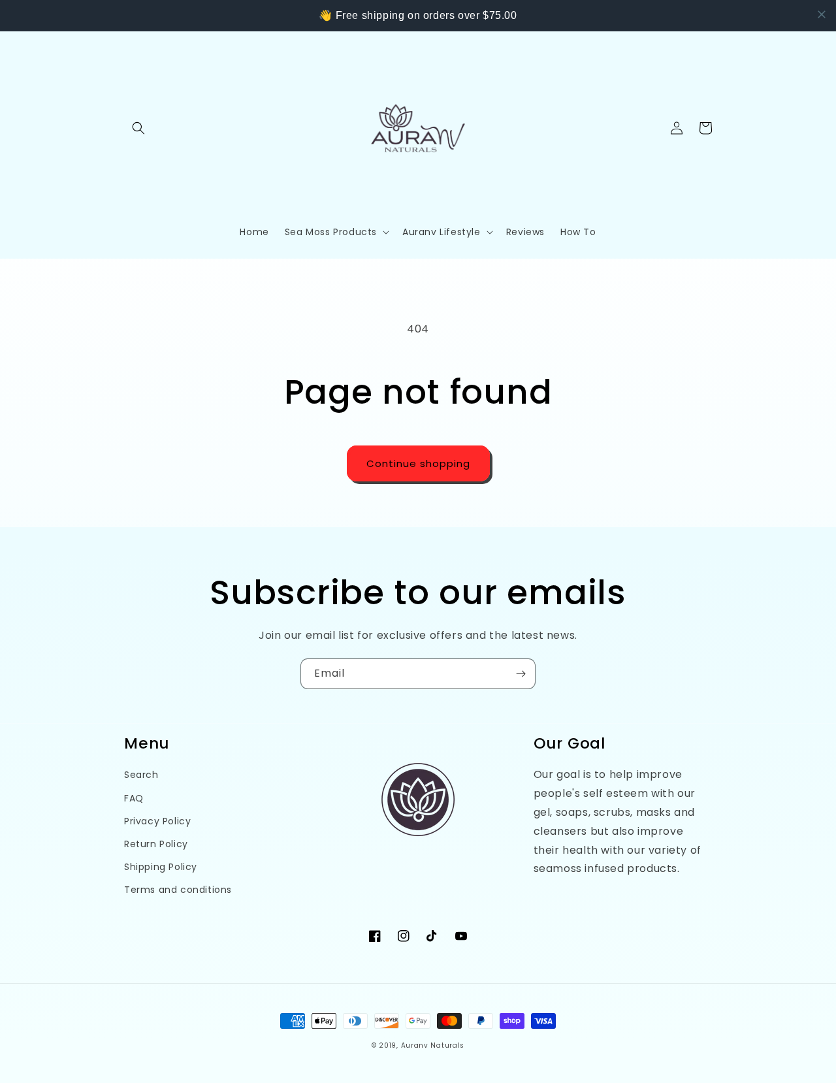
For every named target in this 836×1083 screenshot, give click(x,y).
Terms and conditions (178, 889)
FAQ (134, 798)
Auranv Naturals (433, 1045)
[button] (138, 128)
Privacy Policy (157, 821)
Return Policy (156, 843)
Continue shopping (418, 463)
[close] (821, 14)
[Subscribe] (520, 673)
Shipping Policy (160, 866)
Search (141, 774)
